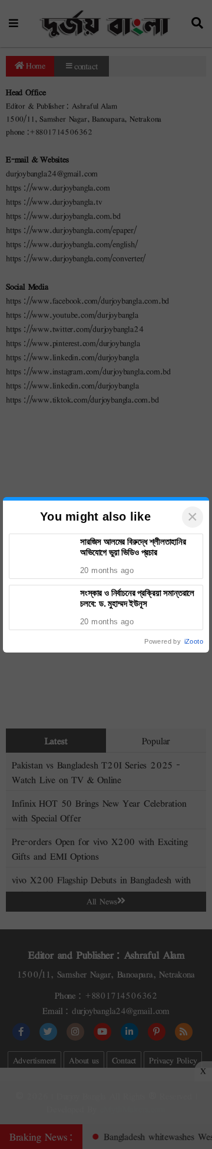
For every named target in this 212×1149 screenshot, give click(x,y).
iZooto (193, 641)
